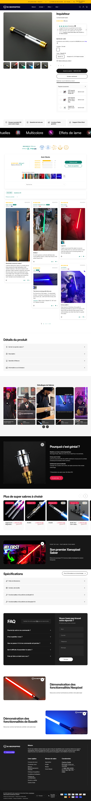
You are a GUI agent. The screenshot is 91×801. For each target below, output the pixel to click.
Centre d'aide (31, 782)
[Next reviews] (86, 30)
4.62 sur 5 (21, 163)
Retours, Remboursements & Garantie (33, 768)
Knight (47, 764)
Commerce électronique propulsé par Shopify (18, 793)
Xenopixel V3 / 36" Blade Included (75, 56)
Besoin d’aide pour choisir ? (65, 60)
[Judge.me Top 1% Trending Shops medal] (66, 147)
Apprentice (48, 762)
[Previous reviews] (58, 30)
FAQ (37, 621)
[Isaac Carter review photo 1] (18, 234)
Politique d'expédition (34, 772)
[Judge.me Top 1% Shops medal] (60, 147)
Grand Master (48, 769)
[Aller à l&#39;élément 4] (29, 65)
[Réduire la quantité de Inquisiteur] (58, 66)
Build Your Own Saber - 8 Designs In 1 (73, 525)
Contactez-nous (32, 764)
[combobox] (68, 1)
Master (47, 766)
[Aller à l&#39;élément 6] (45, 65)
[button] (60, 21)
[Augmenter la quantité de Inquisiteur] (63, 66)
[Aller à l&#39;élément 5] (37, 65)
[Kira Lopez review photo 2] (62, 242)
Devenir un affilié (32, 780)
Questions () (17, 192)
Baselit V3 (60, 56)
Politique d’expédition (17, 798)
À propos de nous (32, 762)
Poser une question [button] (73, 166)
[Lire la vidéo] (24, 552)
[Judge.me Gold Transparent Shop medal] (54, 147)
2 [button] (43, 323)
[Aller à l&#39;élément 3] (22, 65)
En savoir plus (71, 751)
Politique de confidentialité (31, 777)
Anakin (29, 522)
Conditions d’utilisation (7, 798)
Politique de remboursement (9, 796)
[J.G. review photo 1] (45, 279)
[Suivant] (48, 39)
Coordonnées (25, 798)
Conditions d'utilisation (34, 774)
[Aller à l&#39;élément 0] (6, 65)
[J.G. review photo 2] (35, 287)
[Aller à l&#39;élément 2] (14, 65)
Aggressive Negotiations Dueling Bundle (9, 525)
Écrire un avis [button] (73, 162)
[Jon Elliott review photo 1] (73, 287)
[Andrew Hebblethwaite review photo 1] (45, 229)
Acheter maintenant (72, 76)
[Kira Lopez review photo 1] (73, 224)
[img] (9, 202)
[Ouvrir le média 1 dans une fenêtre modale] (27, 36)
